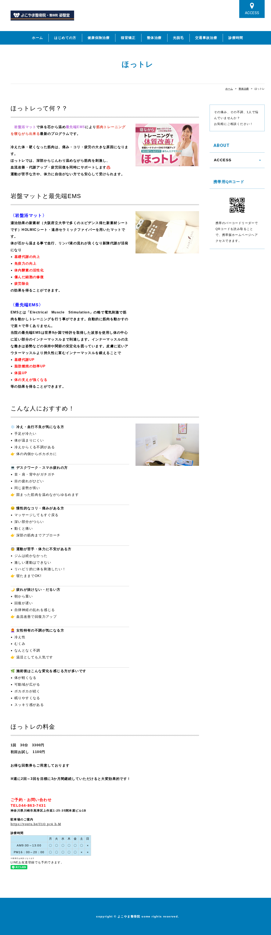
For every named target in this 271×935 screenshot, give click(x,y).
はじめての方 (65, 38)
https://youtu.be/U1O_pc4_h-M (36, 824)
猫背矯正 (128, 38)
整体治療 (154, 38)
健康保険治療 (99, 38)
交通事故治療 (206, 38)
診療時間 (235, 38)
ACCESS (252, 13)
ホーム (37, 38)
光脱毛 (178, 38)
